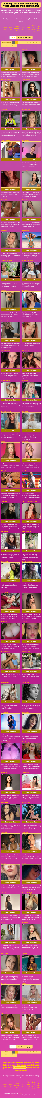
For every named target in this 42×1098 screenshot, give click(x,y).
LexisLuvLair (25, 622)
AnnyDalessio (26, 802)
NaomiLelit (25, 411)
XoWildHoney (26, 50)
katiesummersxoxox (7, 170)
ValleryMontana (5, 471)
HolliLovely (4, 622)
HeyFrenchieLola (6, 79)
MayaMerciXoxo (5, 651)
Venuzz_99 (4, 772)
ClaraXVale (4, 230)
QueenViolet (25, 290)
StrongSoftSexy (5, 380)
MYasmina (25, 922)
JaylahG (24, 953)
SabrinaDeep (4, 531)
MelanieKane (4, 712)
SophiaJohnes (5, 1013)
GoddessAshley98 (27, 893)
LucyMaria (25, 441)
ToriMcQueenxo (5, 351)
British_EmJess (26, 1013)
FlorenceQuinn (26, 651)
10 (2, 45)
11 (6, 45)
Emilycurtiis (25, 772)
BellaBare (25, 380)
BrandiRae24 (25, 230)
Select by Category (24, 37)
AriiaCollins (4, 893)
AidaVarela (25, 592)
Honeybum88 (5, 321)
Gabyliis (3, 922)
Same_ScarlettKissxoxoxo (29, 501)
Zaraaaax (3, 290)
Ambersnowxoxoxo (27, 260)
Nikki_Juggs (4, 953)
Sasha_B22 (4, 200)
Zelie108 (3, 863)
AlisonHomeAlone (6, 411)
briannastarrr (26, 79)
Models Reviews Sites (16, 28)
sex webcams (19, 1067)
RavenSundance (26, 109)
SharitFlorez (25, 471)
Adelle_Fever (5, 561)
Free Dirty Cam (38, 28)
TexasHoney (25, 742)
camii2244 (25, 832)
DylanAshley (25, 170)
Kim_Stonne (25, 682)
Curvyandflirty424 (6, 742)
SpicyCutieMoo (26, 531)
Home (13, 37)
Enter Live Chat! (10, 69)
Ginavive (3, 983)
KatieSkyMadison (27, 561)
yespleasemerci (5, 50)
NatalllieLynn (25, 351)
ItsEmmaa (4, 832)
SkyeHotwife (25, 140)
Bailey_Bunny (26, 200)
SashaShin (4, 501)
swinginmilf (4, 109)
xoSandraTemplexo (6, 260)
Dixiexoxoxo (4, 802)
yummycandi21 (5, 140)
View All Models (6, 42)
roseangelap (4, 592)
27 (12, 45)
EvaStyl (3, 441)
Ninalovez (25, 321)
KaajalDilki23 (25, 712)
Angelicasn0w (5, 682)
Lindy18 (24, 983)
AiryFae (24, 863)
